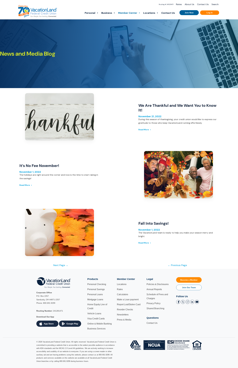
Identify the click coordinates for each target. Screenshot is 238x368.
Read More (143, 129)
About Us (189, 4)
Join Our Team (189, 287)
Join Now (189, 13)
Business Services (96, 328)
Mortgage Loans (95, 299)
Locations (149, 13)
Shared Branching (155, 308)
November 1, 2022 (30, 172)
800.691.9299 (49, 303)
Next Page (60, 265)
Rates (179, 4)
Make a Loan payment (128, 299)
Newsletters (123, 314)
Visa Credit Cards (96, 318)
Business (106, 13)
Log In (210, 13)
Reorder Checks (125, 309)
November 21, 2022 (149, 116)
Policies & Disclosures (158, 284)
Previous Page (177, 265)
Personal (90, 13)
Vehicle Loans (94, 313)
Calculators (122, 294)
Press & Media (124, 320)
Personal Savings (96, 289)
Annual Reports (154, 289)
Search (215, 4)
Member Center (127, 13)
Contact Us (203, 4)
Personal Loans (95, 294)
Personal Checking (96, 284)
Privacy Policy (153, 303)
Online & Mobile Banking (99, 324)
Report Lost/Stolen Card (128, 304)
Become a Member (189, 280)
